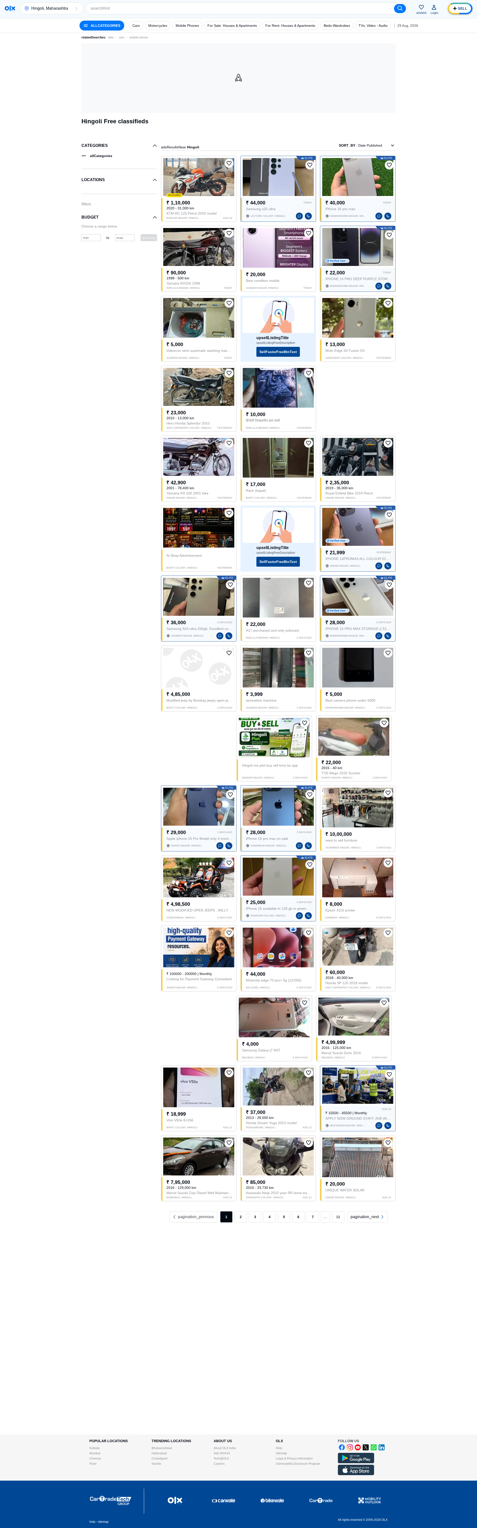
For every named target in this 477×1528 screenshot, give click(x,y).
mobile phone (138, 37)
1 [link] (226, 1217)
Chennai (95, 1458)
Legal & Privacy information (294, 1458)
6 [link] (298, 1217)
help (92, 1522)
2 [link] (241, 1217)
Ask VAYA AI (222, 1453)
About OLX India (225, 1448)
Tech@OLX (221, 1458)
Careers (219, 1463)
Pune (93, 1463)
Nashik (156, 1463)
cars (121, 37)
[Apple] (356, 1474)
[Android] (356, 1462)
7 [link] (313, 1217)
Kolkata (94, 1448)
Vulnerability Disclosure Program (298, 1463)
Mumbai (94, 1453)
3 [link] (255, 1217)
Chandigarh (160, 1458)
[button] (76, 8)
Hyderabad (159, 1453)
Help (279, 1448)
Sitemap (281, 1453)
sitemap (103, 1522)
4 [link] (270, 1217)
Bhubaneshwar (162, 1448)
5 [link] (284, 1217)
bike (111, 37)
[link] (367, 1217)
